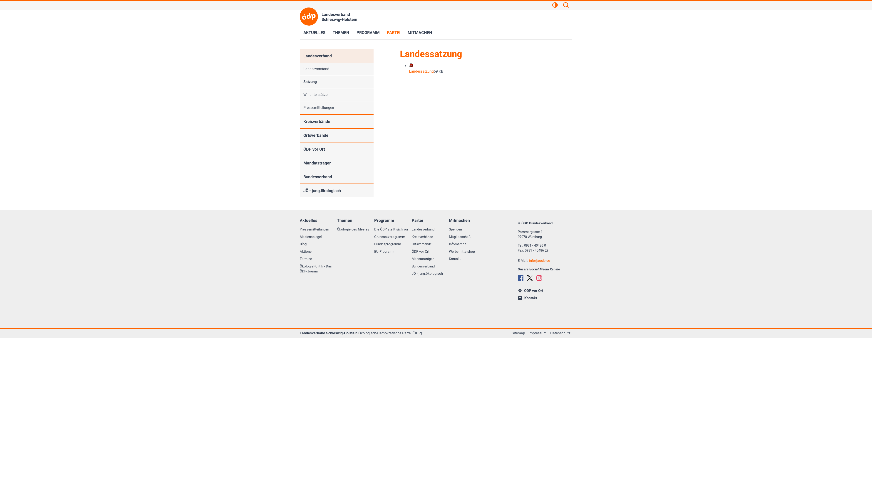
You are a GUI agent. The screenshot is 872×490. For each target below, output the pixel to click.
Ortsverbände (315, 135)
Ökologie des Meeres (353, 229)
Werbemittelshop (462, 252)
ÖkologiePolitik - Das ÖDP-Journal (316, 269)
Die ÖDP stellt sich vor (391, 229)
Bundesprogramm (387, 244)
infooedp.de (539, 261)
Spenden (455, 229)
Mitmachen (420, 32)
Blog (303, 244)
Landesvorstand (316, 69)
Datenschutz (560, 333)
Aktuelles (314, 32)
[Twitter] (530, 278)
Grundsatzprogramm (389, 237)
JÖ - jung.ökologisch (322, 190)
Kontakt (455, 259)
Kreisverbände (316, 121)
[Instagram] (539, 278)
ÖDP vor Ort (314, 149)
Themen (341, 32)
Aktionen (306, 252)
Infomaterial (458, 244)
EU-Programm (384, 252)
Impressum (538, 333)
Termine (306, 259)
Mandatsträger (317, 163)
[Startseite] (309, 16)
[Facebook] (520, 278)
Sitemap (518, 333)
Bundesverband (317, 176)
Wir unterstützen (316, 95)
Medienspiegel (311, 237)
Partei (393, 32)
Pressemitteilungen (318, 107)
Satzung (310, 82)
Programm (368, 32)
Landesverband (317, 56)
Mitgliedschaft (460, 237)
